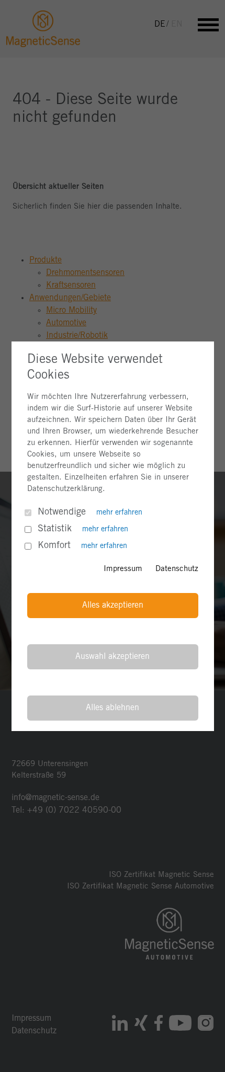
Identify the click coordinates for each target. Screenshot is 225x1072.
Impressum (123, 569)
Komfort (54, 545)
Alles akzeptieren (112, 605)
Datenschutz (176, 569)
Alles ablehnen (112, 708)
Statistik (55, 528)
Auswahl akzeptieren (112, 656)
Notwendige (62, 512)
